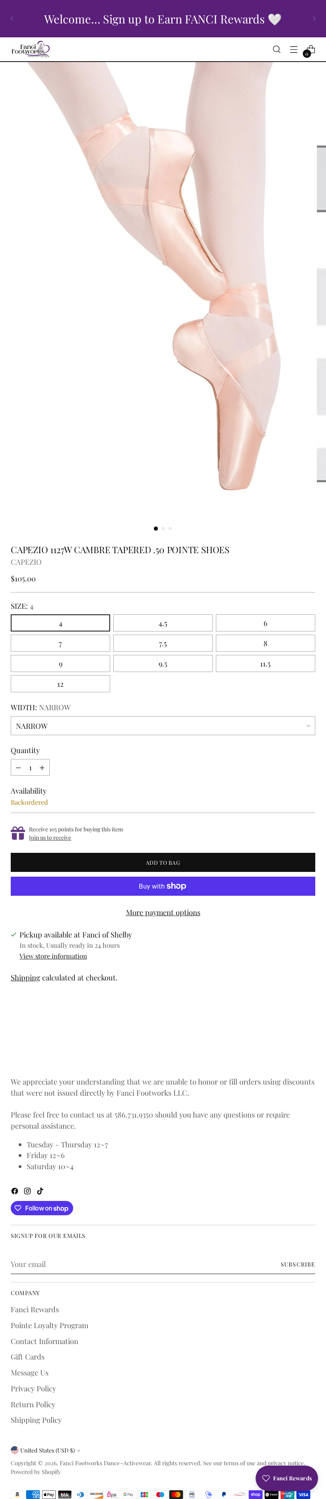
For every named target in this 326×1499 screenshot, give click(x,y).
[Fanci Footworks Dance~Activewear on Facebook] (15, 1192)
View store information (53, 955)
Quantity (25, 750)
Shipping (25, 977)
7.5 (163, 643)
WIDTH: (41, 707)
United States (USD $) (47, 1450)
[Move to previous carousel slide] (290, 1041)
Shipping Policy (36, 1420)
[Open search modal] (277, 49)
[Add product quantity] (42, 767)
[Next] (314, 18)
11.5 (265, 663)
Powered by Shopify (36, 1472)
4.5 (163, 623)
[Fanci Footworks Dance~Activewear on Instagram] (28, 1192)
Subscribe (298, 1264)
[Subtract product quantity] (18, 767)
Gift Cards (28, 1356)
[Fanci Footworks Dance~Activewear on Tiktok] (41, 1192)
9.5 (163, 663)
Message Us (30, 1372)
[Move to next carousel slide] (308, 1041)
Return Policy (33, 1404)
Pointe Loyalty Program (49, 1325)
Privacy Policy (33, 1388)
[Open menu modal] (294, 49)
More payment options (163, 912)
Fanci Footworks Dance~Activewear (105, 1463)
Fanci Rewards (35, 1309)
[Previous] (12, 18)
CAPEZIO (26, 562)
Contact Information (44, 1341)
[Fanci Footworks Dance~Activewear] (30, 49)
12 (60, 684)
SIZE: (22, 606)
